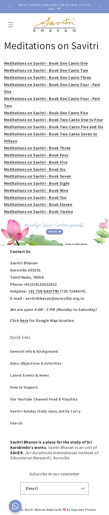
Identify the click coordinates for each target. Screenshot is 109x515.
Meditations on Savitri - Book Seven (37, 176)
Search (16, 423)
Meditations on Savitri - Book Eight (37, 183)
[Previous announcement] (9, 6)
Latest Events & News (29, 375)
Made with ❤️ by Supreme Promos (71, 509)
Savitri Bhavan (35, 509)
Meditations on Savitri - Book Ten (35, 197)
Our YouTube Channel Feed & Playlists (44, 399)
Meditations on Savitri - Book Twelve (38, 211)
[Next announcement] (99, 6)
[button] (10, 25)
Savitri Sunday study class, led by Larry (45, 411)
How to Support (24, 387)
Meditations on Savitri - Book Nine (36, 190)
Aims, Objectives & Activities (35, 363)
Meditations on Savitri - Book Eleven (38, 204)
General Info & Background (34, 351)
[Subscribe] (82, 488)
